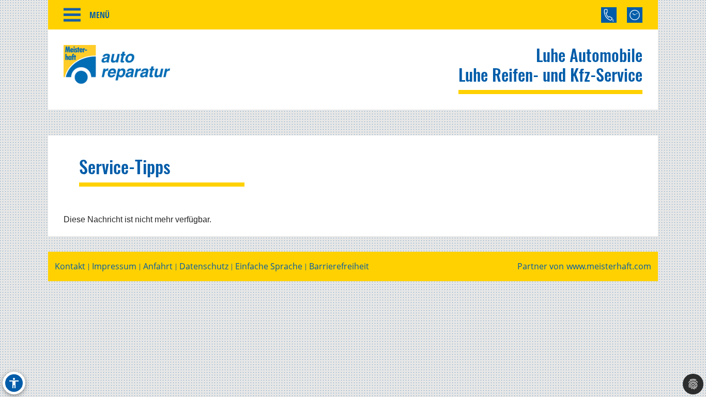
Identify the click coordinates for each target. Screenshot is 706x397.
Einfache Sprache (268, 266)
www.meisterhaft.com (608, 266)
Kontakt (70, 266)
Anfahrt (158, 266)
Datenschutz (203, 266)
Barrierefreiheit (339, 266)
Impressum (114, 266)
